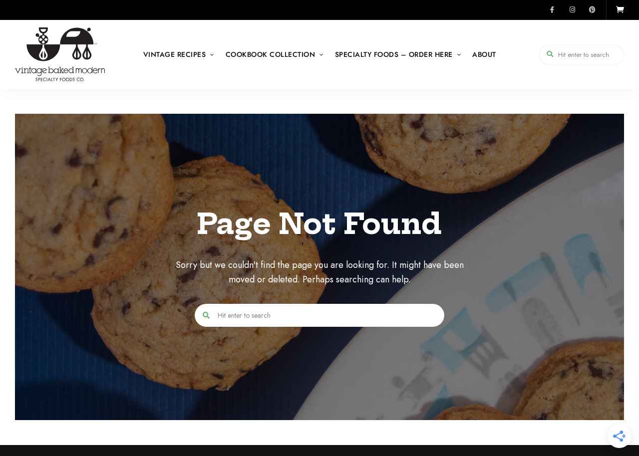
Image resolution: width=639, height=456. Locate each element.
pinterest (592, 10)
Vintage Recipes (174, 54)
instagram (572, 10)
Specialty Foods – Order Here (394, 54)
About (484, 54)
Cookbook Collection (271, 54)
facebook (552, 10)
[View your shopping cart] (620, 10)
